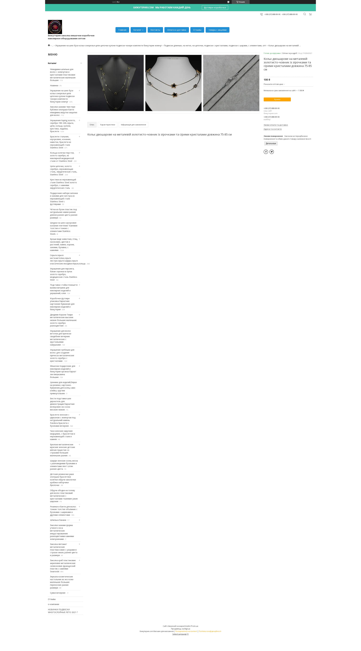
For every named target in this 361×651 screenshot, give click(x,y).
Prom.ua (194, 626)
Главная (122, 29)
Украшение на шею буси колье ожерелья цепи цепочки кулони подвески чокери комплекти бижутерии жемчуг (108, 45)
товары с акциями (217, 29)
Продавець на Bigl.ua (180, 628)
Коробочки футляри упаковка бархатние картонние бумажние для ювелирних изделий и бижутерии (62, 304)
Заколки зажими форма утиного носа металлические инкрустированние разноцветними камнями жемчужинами (62, 532)
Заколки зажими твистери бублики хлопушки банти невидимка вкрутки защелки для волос (63, 110)
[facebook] (266, 152)
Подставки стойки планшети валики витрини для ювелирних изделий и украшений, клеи (64, 289)
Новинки (54, 85)
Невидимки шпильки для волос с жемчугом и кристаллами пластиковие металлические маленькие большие (63, 75)
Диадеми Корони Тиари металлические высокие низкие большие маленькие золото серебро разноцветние (63, 320)
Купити (277, 99)
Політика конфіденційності (210, 631)
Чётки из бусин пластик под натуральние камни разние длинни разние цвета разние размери (63, 213)
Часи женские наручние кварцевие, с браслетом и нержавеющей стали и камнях (62, 435)
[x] (271, 152)
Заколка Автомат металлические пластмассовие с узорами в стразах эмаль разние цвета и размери (63, 549)
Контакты (155, 29)
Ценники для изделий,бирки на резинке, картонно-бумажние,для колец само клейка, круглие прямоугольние (63, 388)
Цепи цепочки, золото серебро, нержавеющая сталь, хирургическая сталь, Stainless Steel (63, 170)
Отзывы (197, 29)
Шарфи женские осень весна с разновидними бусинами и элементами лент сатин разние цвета (64, 464)
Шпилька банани (58, 520)
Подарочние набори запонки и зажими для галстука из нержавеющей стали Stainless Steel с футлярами (64, 198)
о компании (53, 604)
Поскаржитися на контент (186, 631)
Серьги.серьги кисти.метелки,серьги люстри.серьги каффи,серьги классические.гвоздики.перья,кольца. (68, 259)
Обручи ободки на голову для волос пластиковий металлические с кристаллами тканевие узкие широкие (64, 496)
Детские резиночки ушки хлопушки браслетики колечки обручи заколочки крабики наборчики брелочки (63, 479)
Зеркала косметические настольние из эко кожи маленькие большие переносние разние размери (61, 582)
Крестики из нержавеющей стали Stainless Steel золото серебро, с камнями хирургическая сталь (63, 183)
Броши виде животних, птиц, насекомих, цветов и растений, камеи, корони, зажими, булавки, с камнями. (64, 244)
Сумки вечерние (58, 592)
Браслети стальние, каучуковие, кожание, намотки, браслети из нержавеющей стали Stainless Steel (60, 142)
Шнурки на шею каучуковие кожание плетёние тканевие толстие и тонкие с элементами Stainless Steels (63, 228)
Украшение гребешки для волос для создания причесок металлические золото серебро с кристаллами (62, 355)
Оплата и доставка (176, 29)
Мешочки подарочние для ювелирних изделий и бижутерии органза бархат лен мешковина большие (63, 371)
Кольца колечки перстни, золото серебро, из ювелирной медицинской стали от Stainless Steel (62, 156)
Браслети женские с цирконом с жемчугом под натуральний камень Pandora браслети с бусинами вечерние (62, 420)
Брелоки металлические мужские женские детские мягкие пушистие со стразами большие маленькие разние (62, 450)
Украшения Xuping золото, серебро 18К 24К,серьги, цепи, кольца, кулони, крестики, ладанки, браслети (62, 126)
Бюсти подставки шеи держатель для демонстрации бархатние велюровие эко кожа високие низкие (62, 404)
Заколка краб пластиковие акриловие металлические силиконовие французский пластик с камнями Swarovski (63, 566)
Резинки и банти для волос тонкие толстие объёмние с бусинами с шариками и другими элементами (63, 510)
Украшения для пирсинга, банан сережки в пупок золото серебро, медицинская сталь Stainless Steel (63, 274)
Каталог (137, 29)
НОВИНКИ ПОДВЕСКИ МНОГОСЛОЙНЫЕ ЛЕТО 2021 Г (63, 611)
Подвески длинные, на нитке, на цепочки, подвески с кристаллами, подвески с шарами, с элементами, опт (215, 45)
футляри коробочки (215, 7)
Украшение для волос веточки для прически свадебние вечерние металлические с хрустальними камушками (60, 338)
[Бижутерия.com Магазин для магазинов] (55, 27)
